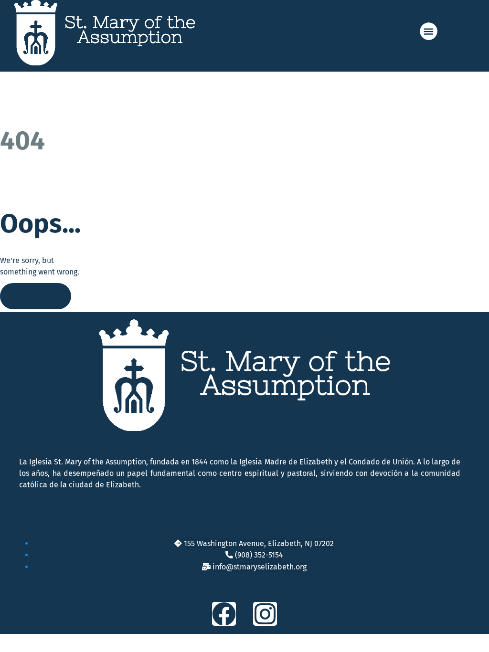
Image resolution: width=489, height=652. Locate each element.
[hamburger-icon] (434, 31)
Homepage (35, 296)
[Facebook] (224, 614)
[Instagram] (265, 614)
